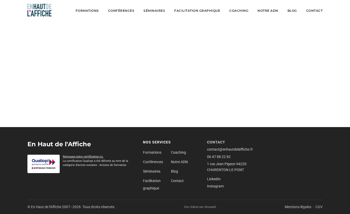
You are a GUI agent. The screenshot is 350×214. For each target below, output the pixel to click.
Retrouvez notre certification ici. (83, 156)
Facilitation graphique (197, 11)
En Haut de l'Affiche (59, 144)
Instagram (215, 186)
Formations (87, 11)
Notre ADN (268, 11)
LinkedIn (214, 179)
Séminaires (154, 11)
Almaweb (210, 207)
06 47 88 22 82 (219, 157)
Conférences (121, 11)
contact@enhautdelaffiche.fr (230, 149)
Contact (314, 11)
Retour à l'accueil (175, 109)
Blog (292, 11)
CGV (319, 207)
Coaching (238, 11)
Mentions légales (298, 207)
